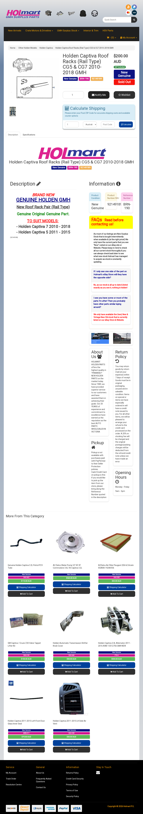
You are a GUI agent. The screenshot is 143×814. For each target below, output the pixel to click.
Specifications (29, 135)
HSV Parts (108, 30)
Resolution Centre (14, 784)
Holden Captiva (46, 48)
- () (112, 37)
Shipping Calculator (27, 587)
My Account (11, 773)
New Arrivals (14, 30)
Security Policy (72, 796)
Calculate (127, 124)
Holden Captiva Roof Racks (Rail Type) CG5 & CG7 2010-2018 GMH (84, 48)
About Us (40, 773)
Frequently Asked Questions (43, 780)
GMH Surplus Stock (67, 30)
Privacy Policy (72, 784)
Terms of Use (72, 790)
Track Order (11, 779)
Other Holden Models (27, 48)
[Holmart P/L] (23, 13)
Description (13, 135)
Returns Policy (72, 773)
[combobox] (117, 20)
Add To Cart (27, 594)
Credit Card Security (75, 779)
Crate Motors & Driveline (38, 30)
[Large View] (12, 111)
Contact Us (41, 787)
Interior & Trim (90, 30)
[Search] (134, 20)
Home (12, 48)
